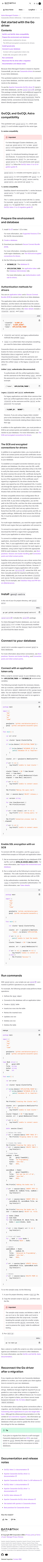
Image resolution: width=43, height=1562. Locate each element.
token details (29, 309)
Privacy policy (30, 1535)
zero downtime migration (17, 1417)
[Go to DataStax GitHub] (2, 1554)
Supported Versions (30, 234)
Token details (25, 885)
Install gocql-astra (8, 46)
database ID (24, 264)
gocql (25, 618)
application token (30, 268)
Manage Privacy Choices (15, 1537)
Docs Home (8, 10)
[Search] (30, 3)
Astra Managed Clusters (9, 15)
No (13, 1519)
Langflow (32, 10)
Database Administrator (18, 271)
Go (10, 229)
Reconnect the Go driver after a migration (16, 61)
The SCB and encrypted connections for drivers (18, 43)
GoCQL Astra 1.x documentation (15, 1484)
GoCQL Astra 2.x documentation (15, 1470)
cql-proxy (18, 570)
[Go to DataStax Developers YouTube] (6, 1554)
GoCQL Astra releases (12, 1495)
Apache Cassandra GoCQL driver (20, 87)
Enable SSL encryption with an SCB (14, 55)
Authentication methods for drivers (14, 40)
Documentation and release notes (14, 64)
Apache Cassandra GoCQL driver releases (19, 1499)
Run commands (7, 58)
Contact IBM (17, 1559)
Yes (5, 1519)
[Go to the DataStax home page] (9, 1529)
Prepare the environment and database (15, 37)
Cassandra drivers (26, 71)
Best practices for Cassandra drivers (17, 1507)
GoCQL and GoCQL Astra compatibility (15, 34)
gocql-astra (27, 90)
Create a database (10, 240)
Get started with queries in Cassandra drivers (20, 1503)
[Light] (34, 3)
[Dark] (37, 3)
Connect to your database (11, 49)
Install (13, 594)
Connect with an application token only (16, 52)
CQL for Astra (20, 1400)
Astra (22, 10)
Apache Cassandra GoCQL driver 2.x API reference (22, 1480)
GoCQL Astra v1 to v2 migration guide (17, 207)
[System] (39, 3)
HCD (28, 1438)
